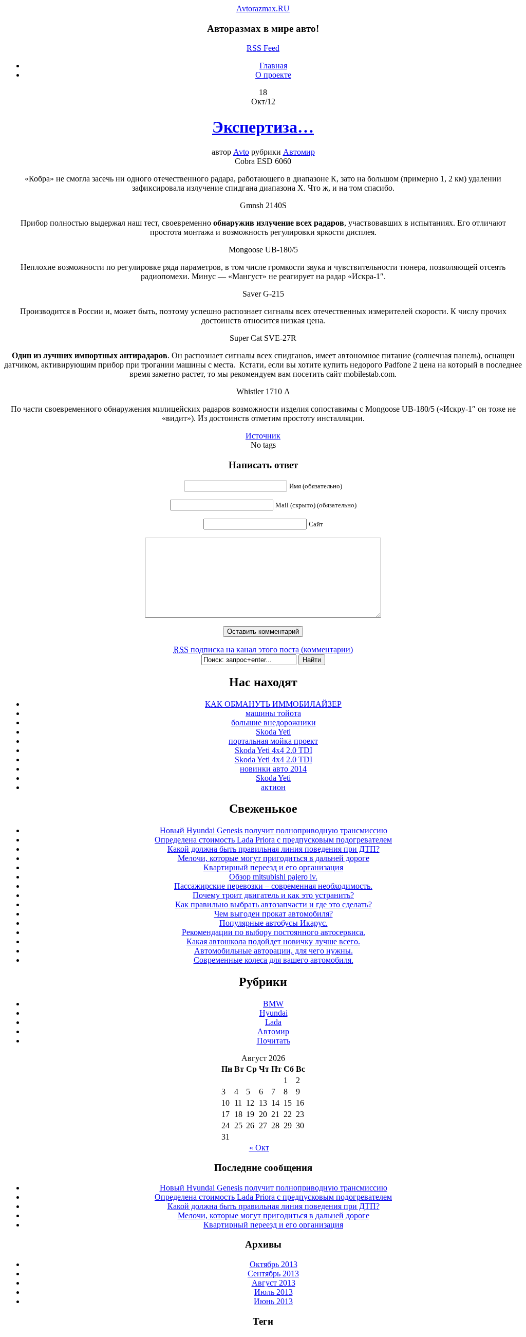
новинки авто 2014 (273, 768)
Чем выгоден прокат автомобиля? (273, 913)
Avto (241, 152)
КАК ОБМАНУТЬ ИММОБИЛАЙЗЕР (273, 704)
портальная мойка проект (273, 741)
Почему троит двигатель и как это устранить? (273, 895)
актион (273, 787)
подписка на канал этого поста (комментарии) (263, 649)
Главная (273, 65)
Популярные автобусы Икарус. (273, 923)
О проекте (273, 74)
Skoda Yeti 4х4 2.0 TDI (273, 750)
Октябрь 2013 (273, 1264)
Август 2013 (273, 1282)
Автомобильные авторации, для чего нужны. (273, 950)
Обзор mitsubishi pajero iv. (273, 876)
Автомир (299, 152)
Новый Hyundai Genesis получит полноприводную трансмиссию (273, 830)
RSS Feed (263, 48)
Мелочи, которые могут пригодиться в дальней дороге (273, 858)
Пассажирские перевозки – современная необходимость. (273, 886)
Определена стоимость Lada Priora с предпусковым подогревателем (273, 839)
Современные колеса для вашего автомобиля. (273, 960)
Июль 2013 (273, 1292)
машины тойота (273, 713)
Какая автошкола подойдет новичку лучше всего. (273, 941)
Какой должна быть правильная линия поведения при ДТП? (273, 849)
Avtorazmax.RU (263, 8)
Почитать (273, 1040)
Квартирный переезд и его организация (273, 867)
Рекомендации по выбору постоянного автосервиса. (273, 932)
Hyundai (273, 1013)
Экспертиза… (263, 127)
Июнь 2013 (273, 1301)
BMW (273, 1003)
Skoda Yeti (273, 731)
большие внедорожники (273, 722)
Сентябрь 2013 (273, 1273)
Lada (273, 1022)
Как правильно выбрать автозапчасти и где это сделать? (273, 904)
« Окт (259, 1147)
